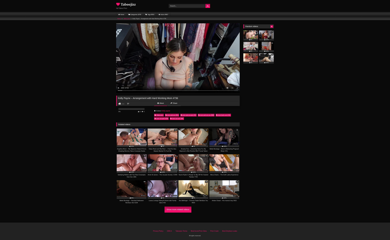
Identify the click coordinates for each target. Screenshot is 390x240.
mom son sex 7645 (177, 118)
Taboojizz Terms (181, 231)
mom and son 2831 (172, 115)
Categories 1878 (135, 14)
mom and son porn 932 (189, 115)
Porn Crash (214, 231)
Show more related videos (178, 209)
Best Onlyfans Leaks (229, 231)
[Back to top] (383, 234)
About (161, 103)
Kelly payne (166, 111)
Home (122, 14)
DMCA (169, 231)
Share (175, 103)
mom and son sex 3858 (207, 115)
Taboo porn (126, 18)
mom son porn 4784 (162, 118)
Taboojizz (128, 4)
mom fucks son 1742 (224, 115)
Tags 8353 (151, 14)
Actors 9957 (164, 14)
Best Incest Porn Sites (199, 231)
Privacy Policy (158, 231)
